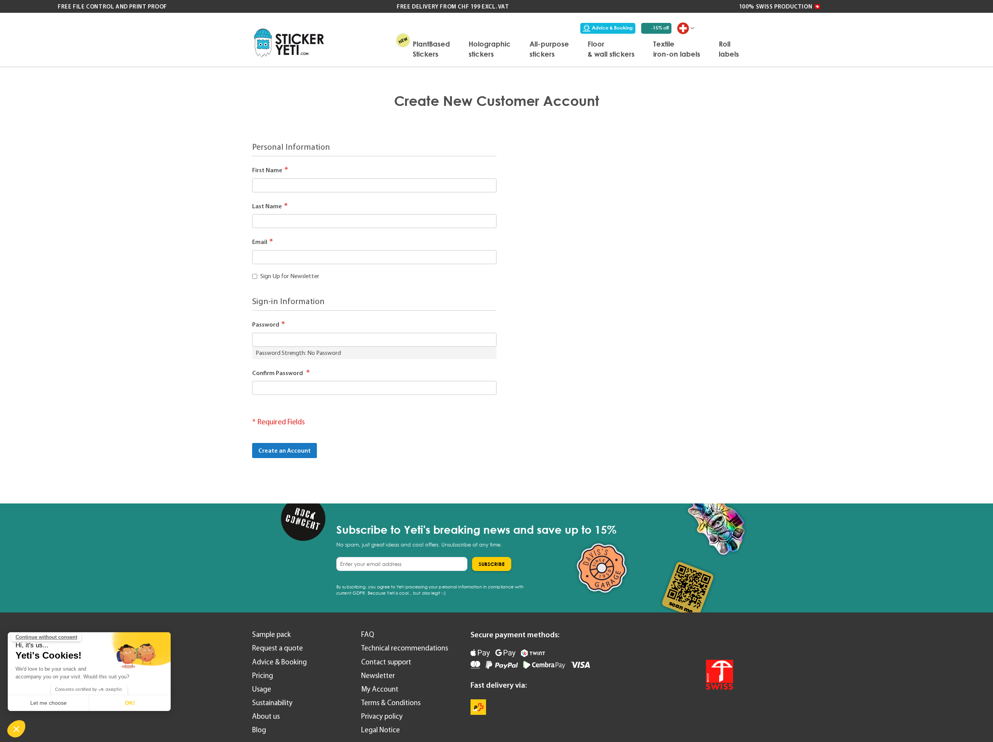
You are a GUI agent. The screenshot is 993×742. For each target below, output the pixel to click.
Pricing (262, 675)
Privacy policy (382, 716)
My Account (379, 689)
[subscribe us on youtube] (683, 639)
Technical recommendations (404, 647)
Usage (261, 689)
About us (266, 716)
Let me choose (48, 703)
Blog (259, 729)
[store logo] (289, 43)
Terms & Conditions (390, 702)
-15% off (660, 27)
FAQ (367, 634)
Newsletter (378, 675)
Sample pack (271, 634)
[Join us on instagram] (724, 639)
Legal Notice (380, 729)
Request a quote (277, 647)
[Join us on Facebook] (704, 639)
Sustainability (272, 702)
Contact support (386, 661)
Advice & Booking (612, 27)
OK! (130, 703)
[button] (16, 729)
